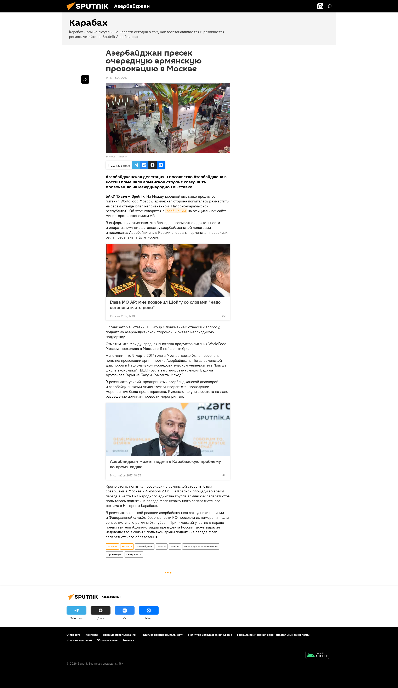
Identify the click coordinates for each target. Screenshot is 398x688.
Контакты (91, 635)
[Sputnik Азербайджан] (89, 11)
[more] (224, 316)
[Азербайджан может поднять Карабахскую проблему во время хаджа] (168, 429)
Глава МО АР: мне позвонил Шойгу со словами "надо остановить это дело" (165, 304)
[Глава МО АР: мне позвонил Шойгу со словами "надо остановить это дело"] (168, 270)
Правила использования (119, 635)
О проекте (73, 635)
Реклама (128, 640)
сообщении (176, 210)
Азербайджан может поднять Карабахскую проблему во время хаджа (165, 464)
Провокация (114, 554)
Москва (175, 546)
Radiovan (122, 156)
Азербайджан (145, 546)
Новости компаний (79, 640)
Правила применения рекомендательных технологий (273, 635)
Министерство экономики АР (200, 546)
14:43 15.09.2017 (116, 78)
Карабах (112, 546)
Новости (127, 546)
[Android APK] (317, 655)
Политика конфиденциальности (162, 635)
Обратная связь (107, 640)
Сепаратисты (133, 554)
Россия (162, 546)
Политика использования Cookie (210, 635)
